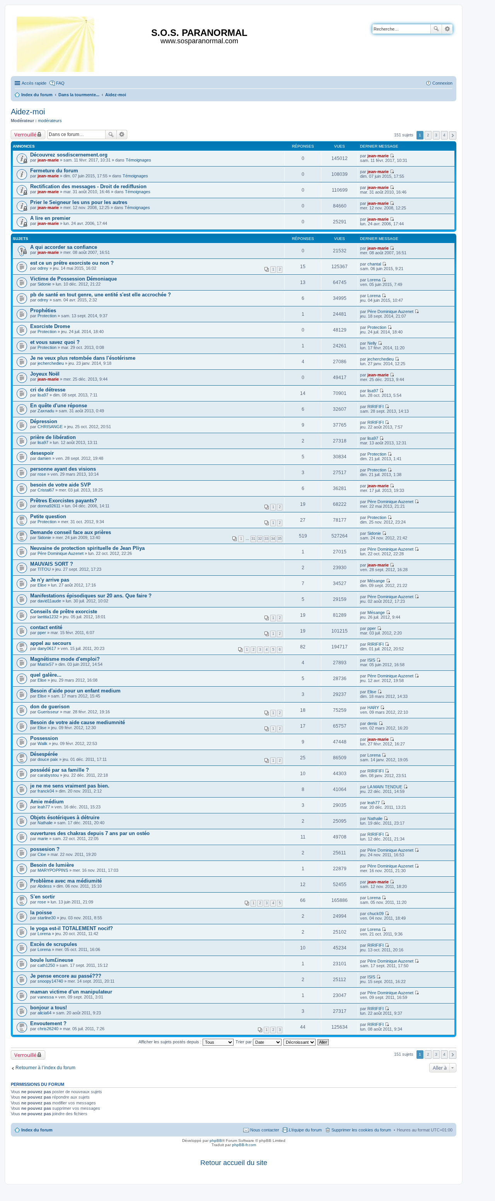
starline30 (47, 917)
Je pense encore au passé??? (65, 976)
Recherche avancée (447, 29)
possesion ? (45, 849)
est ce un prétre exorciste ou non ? (72, 263)
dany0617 (47, 648)
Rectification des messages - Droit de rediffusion (88, 186)
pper (42, 632)
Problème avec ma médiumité (66, 881)
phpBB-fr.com (244, 1145)
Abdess (45, 886)
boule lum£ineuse (51, 960)
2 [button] (428, 135)
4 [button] (444, 135)
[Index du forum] (56, 43)
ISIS (371, 660)
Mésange (376, 580)
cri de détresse (47, 390)
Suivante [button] (452, 135)
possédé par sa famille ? (59, 770)
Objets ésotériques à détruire (64, 817)
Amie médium (47, 802)
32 (260, 539)
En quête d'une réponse (58, 405)
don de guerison (50, 706)
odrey (43, 268)
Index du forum (37, 1130)
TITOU (44, 569)
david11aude (49, 601)
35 (280, 539)
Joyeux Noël (45, 374)
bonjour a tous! (48, 1007)
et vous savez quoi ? (55, 342)
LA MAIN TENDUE (384, 786)
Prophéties (43, 310)
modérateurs (50, 120)
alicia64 (44, 1012)
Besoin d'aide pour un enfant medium (75, 691)
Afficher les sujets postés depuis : (170, 1041)
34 (273, 539)
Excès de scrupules (53, 944)
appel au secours (50, 643)
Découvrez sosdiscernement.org (69, 155)
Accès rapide (34, 83)
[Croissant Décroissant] (299, 1041)
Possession (44, 738)
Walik (43, 743)
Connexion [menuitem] (442, 83)
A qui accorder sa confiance (63, 247)
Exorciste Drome (50, 326)
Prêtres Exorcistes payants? (63, 501)
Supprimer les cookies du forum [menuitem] (361, 1130)
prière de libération (53, 437)
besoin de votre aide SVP (60, 485)
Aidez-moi (28, 111)
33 (266, 539)
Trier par (244, 1041)
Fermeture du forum (54, 171)
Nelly (372, 343)
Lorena (374, 279)
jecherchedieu (51, 363)
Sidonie (44, 284)
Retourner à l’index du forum (45, 1067)
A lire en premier (50, 218)
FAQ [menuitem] (60, 83)
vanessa (46, 997)
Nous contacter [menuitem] (264, 1130)
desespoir (42, 453)
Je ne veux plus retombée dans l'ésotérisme (82, 358)
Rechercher (436, 29)
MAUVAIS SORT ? (51, 564)
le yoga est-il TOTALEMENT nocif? (71, 928)
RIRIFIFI (375, 406)
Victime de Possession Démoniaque (73, 279)
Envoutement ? (48, 1023)
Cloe (42, 854)
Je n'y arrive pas (49, 580)
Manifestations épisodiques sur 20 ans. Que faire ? (91, 596)
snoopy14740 (50, 981)
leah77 (44, 807)
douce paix (48, 759)
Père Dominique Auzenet (390, 311)
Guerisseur (48, 711)
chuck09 (375, 913)
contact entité (46, 627)
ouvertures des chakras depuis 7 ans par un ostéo (90, 833)
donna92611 (49, 506)
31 (253, 539)
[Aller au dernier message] (392, 155)
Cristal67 (46, 490)
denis (372, 723)
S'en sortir (42, 897)
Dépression (43, 421)
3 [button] (436, 135)
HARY (373, 707)
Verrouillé (25, 134)
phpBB (216, 1140)
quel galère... (45, 675)
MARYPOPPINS (53, 870)
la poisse (41, 912)
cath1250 (46, 965)
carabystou (48, 775)
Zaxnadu (46, 410)
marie (43, 838)
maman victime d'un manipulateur (71, 992)
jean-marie (48, 160)
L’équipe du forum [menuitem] (305, 1130)
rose (42, 474)
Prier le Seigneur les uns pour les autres (78, 202)
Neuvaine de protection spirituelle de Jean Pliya (87, 548)
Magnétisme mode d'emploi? (65, 659)
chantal (374, 264)
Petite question (48, 516)
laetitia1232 (48, 616)
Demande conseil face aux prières (70, 532)
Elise (42, 585)
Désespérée (44, 754)
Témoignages (138, 160)
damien (44, 458)
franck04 (46, 791)
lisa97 (43, 395)
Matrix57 (46, 664)
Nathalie (45, 822)
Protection (47, 315)
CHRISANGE (50, 426)
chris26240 (48, 1028)
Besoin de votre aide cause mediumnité (77, 722)
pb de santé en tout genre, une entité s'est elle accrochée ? (100, 295)
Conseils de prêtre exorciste (63, 611)
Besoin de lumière (52, 865)
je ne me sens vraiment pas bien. (69, 786)
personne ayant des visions (63, 469)
